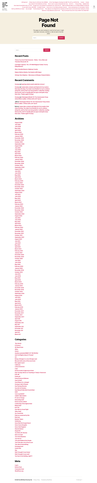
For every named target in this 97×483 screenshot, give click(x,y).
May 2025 (17, 151)
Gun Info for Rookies (20, 388)
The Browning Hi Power (38, 8)
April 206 (17, 319)
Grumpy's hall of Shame (21, 384)
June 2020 (18, 262)
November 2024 (19, 163)
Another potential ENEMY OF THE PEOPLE (26, 353)
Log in (16, 465)
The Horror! (18, 438)
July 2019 (17, 274)
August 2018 (18, 295)
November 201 (19, 330)
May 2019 (17, 278)
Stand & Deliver (19, 429)
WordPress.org (19, 471)
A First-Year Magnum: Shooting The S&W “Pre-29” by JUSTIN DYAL (64, 2)
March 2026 (18, 132)
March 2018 (18, 305)
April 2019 (18, 280)
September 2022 (19, 214)
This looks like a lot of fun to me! (24, 442)
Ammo (17, 351)
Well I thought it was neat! (22, 454)
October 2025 (19, 142)
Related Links (86, 3)
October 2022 (19, 212)
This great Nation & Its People (23, 440)
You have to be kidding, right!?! (23, 456)
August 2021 (18, 239)
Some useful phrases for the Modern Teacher (78, 7)
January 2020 (19, 268)
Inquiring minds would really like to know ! (33, 84)
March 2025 (18, 155)
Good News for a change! (22, 382)
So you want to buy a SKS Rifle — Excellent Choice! (33, 7)
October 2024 (19, 165)
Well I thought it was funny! (22, 452)
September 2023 (19, 190)
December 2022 (19, 208)
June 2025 (18, 149)
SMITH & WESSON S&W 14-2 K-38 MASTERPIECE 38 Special (75, 5)
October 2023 (19, 188)
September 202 (19, 326)
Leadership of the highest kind (23, 403)
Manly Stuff (18, 405)
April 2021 (18, 247)
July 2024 (17, 171)
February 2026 (19, 134)
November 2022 (19, 210)
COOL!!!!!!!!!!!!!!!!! (20, 366)
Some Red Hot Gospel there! (23, 423)
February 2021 (19, 250)
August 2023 (18, 192)
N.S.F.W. (71, 3)
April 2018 (18, 303)
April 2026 (18, 130)
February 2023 (19, 204)
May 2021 (17, 245)
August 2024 (18, 169)
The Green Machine (20, 436)
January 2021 (18, 252)
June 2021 (18, 243)
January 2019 (19, 285)
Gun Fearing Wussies (21, 386)
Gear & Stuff (18, 380)
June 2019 (18, 276)
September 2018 (19, 293)
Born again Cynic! (20, 363)
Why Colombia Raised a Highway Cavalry (26, 69)
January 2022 (19, 229)
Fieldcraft (17, 376)
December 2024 (19, 161)
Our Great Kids (19, 413)
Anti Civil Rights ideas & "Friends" (24, 355)
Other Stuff (18, 411)
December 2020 (19, 254)
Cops (16, 368)
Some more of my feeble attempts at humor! (57, 7)
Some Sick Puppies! (20, 427)
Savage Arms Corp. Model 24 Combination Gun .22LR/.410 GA (47, 5)
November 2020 (19, 256)
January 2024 (19, 183)
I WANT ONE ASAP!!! (20, 396)
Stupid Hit (17, 431)
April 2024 (18, 177)
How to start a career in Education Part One (58, 3)
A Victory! (17, 345)
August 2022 (18, 216)
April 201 (17, 332)
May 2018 (17, 301)
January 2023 (19, 206)
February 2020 (19, 266)
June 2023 (18, 196)
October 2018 (19, 291)
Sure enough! (29, 8)
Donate (87, 2)
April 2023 (18, 200)
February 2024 (19, 181)
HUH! (16, 392)
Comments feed (19, 469)
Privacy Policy (78, 3)
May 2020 (17, 264)
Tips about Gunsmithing (21, 444)
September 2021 (19, 237)
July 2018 (17, 297)
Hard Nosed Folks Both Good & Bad (24, 390)
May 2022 (17, 221)
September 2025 (19, 144)
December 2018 (19, 287)
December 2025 (19, 138)
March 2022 (18, 225)
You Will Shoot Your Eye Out (5, 5)
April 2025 (18, 153)
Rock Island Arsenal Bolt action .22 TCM (23, 5)
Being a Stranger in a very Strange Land (26, 359)
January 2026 (19, 136)
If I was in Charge (19, 397)
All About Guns (19, 347)
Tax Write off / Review (21, 432)
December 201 (19, 328)
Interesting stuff (19, 399)
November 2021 (19, 233)
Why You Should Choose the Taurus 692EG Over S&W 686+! (75, 10)
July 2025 (17, 148)
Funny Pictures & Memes (22, 378)
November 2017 (19, 313)
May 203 (17, 324)
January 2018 (19, 309)
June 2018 (18, 299)
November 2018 (19, 289)
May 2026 (17, 128)
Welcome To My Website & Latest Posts (51, 10)
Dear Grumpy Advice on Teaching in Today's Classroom (30, 372)
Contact (82, 2)
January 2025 (19, 159)
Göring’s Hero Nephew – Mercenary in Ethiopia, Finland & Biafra (32, 75)
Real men (17, 417)
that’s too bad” (19, 434)
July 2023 (17, 194)
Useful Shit (18, 448)
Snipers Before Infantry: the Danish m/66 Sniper (28, 72)
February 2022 (19, 227)
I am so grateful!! (19, 394)
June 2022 (18, 219)
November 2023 (19, 186)
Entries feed (18, 467)
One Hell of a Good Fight (21, 409)
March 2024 (18, 179)
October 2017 (19, 315)
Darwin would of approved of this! (24, 370)
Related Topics (19, 419)
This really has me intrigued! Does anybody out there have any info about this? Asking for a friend (67, 8)
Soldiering (18, 421)
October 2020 (19, 258)
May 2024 (17, 175)
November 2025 (19, 140)
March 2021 (18, 249)
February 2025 (19, 157)
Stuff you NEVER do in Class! (17, 8)
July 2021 (17, 241)
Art (16, 357)
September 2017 (19, 317)
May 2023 (17, 198)
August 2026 (18, 122)
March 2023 (18, 202)
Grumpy (17, 84)
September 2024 (19, 167)
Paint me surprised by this (22, 415)
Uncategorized (19, 446)
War (16, 450)
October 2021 (19, 235)
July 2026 (17, 124)
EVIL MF (17, 374)
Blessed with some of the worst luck (25, 361)
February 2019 (19, 284)
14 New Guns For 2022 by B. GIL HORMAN (38, 2)
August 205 (18, 320)
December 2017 (19, 311)
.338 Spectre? (24, 2)
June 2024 (18, 173)
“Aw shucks (18, 343)
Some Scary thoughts (21, 425)
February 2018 (19, 307)
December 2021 (19, 231)
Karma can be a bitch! (21, 401)
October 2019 (19, 272)
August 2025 (18, 146)
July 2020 (17, 260)
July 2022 (17, 218)
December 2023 (19, 184)
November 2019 (19, 270)
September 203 (19, 322)
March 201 (18, 334)
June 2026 (18, 126)
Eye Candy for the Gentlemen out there (38, 3)
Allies (16, 349)
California (17, 365)
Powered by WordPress (46, 479)
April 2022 (18, 223)
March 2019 (18, 282)
